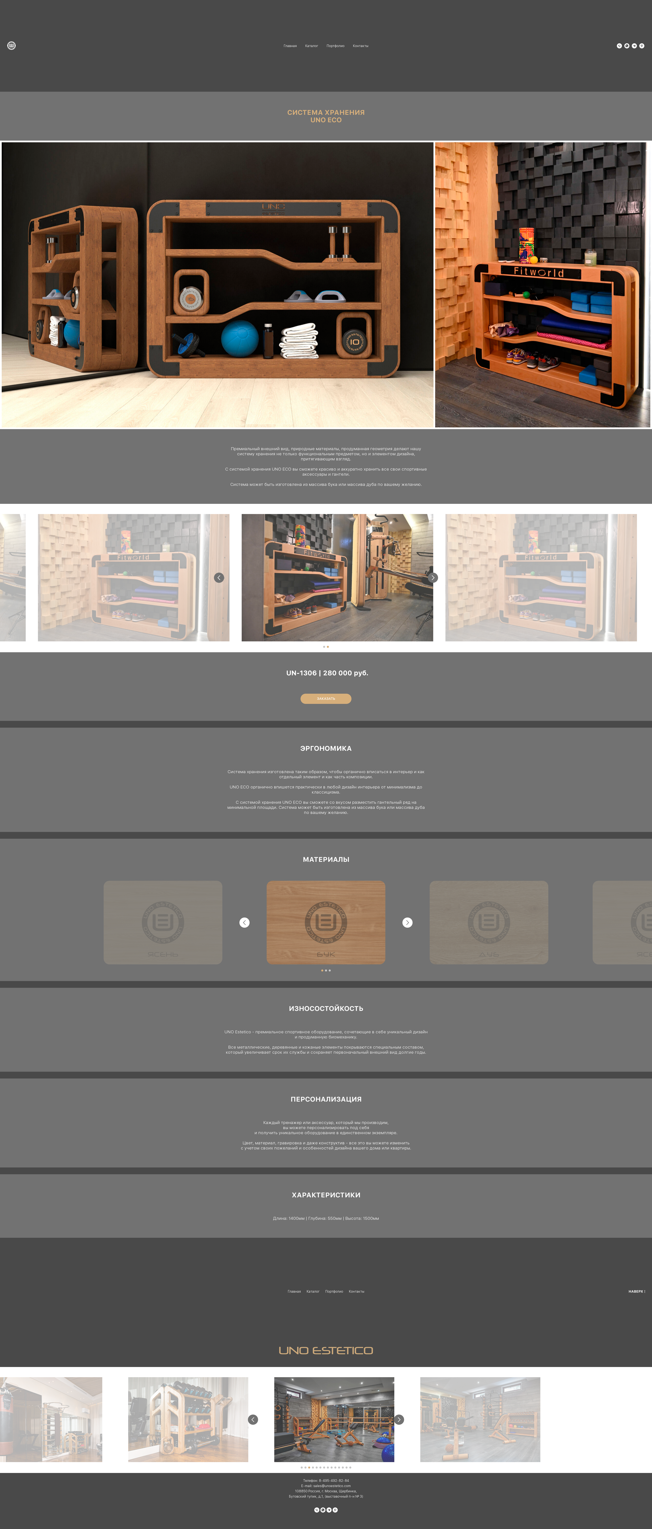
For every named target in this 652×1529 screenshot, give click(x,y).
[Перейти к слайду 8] (328, 1468)
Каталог (311, 46)
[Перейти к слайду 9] (332, 1468)
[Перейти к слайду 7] (324, 1468)
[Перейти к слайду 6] (320, 1468)
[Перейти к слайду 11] (339, 1468)
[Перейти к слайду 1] (324, 647)
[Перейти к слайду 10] (335, 1468)
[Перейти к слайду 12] (343, 1468)
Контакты (360, 46)
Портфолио (336, 46)
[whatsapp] (626, 45)
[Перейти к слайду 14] (350, 1468)
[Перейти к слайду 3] (330, 970)
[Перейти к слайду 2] (328, 647)
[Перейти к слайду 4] (313, 1468)
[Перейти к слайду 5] (317, 1468)
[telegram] (634, 45)
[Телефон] (619, 45)
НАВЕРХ (636, 1291)
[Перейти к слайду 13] (347, 1468)
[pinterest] (641, 45)
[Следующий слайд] (433, 578)
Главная (290, 46)
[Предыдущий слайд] (219, 578)
